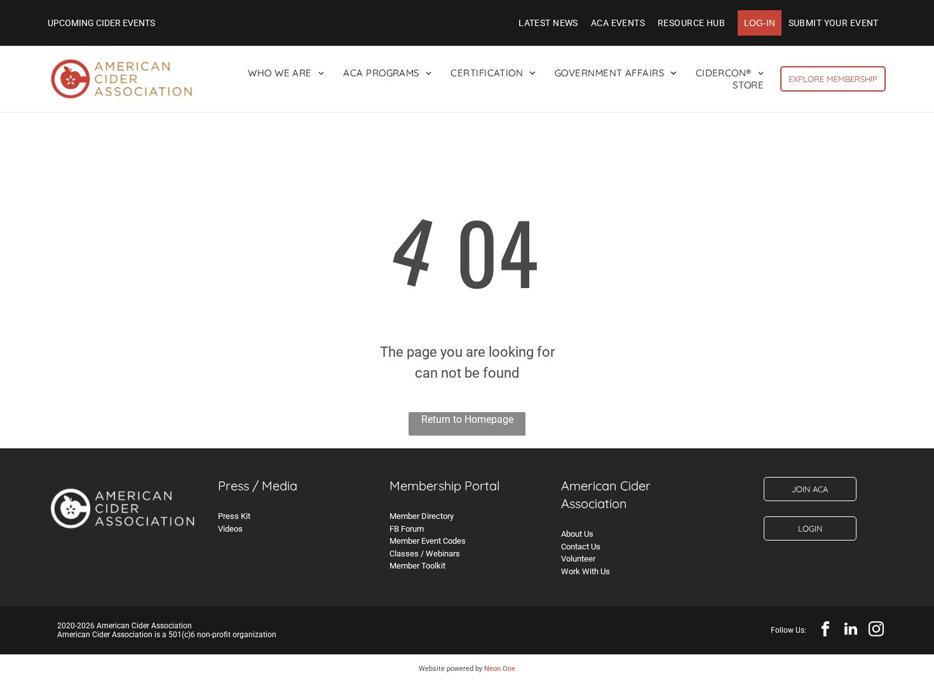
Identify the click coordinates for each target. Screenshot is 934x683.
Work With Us (585, 571)
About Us (577, 534)
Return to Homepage (467, 419)
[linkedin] (850, 630)
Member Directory (421, 516)
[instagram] (876, 630)
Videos (230, 529)
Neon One (499, 669)
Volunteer (578, 558)
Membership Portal (444, 485)
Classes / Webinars (424, 553)
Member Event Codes (427, 541)
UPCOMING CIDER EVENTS (101, 23)
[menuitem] (548, 23)
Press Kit (234, 516)
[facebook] (825, 630)
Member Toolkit (417, 565)
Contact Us (580, 546)
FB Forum (406, 529)
